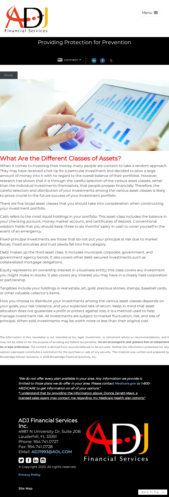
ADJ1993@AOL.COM (51, 451)
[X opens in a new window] (111, 62)
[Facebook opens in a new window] (102, 62)
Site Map (25, 488)
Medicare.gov (125, 383)
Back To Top (150, 492)
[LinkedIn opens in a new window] (94, 62)
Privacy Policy (29, 475)
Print (8, 75)
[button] (150, 13)
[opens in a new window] (21, 462)
